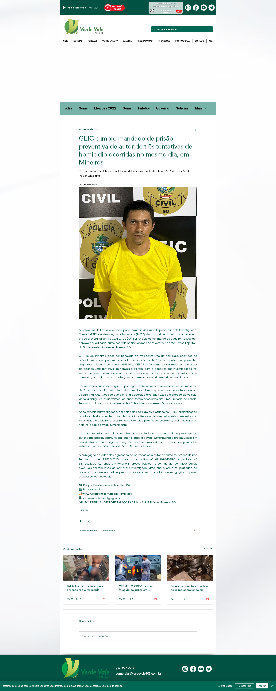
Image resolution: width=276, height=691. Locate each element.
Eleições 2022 (105, 108)
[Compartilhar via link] (96, 520)
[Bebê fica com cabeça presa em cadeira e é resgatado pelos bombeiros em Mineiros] (86, 568)
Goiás (83, 108)
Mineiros (84, 510)
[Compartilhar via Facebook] (80, 520)
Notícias (182, 108)
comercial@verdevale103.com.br (138, 673)
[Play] (64, 7)
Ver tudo (208, 549)
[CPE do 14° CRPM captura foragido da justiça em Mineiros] (138, 568)
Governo (162, 108)
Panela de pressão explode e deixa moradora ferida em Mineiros (189, 588)
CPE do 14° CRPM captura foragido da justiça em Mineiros (136, 588)
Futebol (144, 108)
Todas (67, 108)
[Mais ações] (195, 129)
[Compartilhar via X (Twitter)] (88, 520)
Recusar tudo (244, 686)
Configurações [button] (225, 686)
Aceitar (262, 686)
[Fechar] (272, 685)
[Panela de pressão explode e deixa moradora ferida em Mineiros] (190, 568)
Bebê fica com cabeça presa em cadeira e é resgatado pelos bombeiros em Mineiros (86, 588)
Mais (199, 108)
